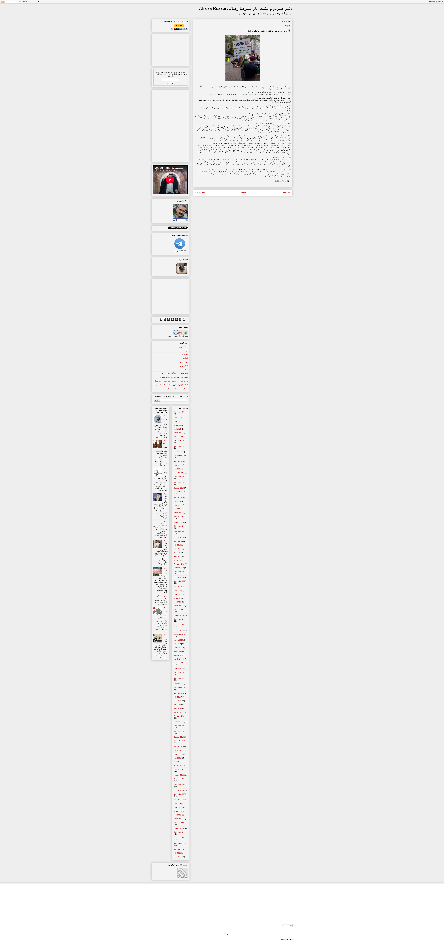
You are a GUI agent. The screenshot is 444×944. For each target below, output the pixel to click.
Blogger (226, 934)
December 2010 (179, 725)
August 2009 (178, 800)
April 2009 (177, 815)
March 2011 (178, 712)
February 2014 (179, 564)
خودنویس (184, 369)
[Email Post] (287, 181)
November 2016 (179, 446)
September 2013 (180, 581)
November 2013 (179, 571)
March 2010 (178, 765)
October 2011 (179, 684)
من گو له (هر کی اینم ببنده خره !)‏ (176, 388)
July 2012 (177, 644)
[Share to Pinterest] (276, 181)
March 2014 (178, 560)
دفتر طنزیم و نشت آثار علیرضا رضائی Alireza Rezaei (245, 8)
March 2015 (178, 513)
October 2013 (179, 577)
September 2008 (180, 843)
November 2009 (179, 784)
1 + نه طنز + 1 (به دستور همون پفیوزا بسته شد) (171, 381)
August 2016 (178, 461)
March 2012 (178, 659)
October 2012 (179, 630)
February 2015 (179, 516)
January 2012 (179, 668)
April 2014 (177, 556)
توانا (186, 350)
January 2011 (179, 722)
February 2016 (179, 473)
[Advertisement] (170, 49)
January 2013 (179, 615)
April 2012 (177, 655)
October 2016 (179, 452)
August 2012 (178, 640)
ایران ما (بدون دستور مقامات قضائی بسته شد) (172, 385)
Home (243, 193)
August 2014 (178, 541)
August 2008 (178, 849)
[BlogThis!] (282, 181)
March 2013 (178, 606)
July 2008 (177, 853)
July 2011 (177, 697)
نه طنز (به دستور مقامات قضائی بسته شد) (173, 377)
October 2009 (179, 790)
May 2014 (177, 552)
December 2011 (179, 672)
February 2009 (179, 822)
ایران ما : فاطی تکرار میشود (162, 597)
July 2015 (177, 501)
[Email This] (285, 181)
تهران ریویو (184, 362)
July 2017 (177, 417)
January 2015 (179, 522)
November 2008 (179, 838)
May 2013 (177, 598)
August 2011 (178, 693)
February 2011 (179, 716)
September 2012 (180, 634)
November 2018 (179, 412)
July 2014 (177, 545)
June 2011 (177, 701)
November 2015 (179, 482)
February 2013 (179, 609)
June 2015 (177, 505)
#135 (165, 541)
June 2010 (177, 754)
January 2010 (179, 775)
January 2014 (179, 568)
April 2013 (177, 602)
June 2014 (177, 549)
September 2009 (180, 794)
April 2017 (177, 429)
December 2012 (179, 619)
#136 (165, 468)
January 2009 (179, 828)
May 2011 (177, 705)
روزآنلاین (185, 354)
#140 (165, 568)
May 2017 (177, 425)
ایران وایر (184, 358)
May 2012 (177, 651)
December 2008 (179, 832)
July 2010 (177, 750)
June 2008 (177, 857)
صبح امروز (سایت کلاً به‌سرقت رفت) (175, 373)
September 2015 (180, 492)
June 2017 (177, 421)
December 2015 (179, 476)
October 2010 (179, 737)
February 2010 (179, 769)
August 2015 (178, 497)
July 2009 (177, 804)
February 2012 (179, 663)
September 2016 (180, 456)
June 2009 (177, 807)
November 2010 (179, 731)
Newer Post (200, 193)
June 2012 (177, 647)
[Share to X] (280, 181)
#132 (165, 494)
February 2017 (179, 436)
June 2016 (177, 465)
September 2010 (180, 741)
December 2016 (179, 440)
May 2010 (177, 758)
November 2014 (179, 532)
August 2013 (178, 587)
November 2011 (179, 678)
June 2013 (177, 594)
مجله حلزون (183, 347)
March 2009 (178, 819)
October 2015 (179, 488)
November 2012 (179, 625)
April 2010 (177, 762)
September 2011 (180, 687)
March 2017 (178, 433)
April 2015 (177, 509)
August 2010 (178, 746)
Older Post (286, 193)
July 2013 (177, 591)
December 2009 (179, 779)
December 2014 (179, 526)
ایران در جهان (183, 366)
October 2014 (179, 537)
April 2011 (177, 708)
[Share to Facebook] (278, 181)
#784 (165, 521)
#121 (165, 441)
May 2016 (177, 469)
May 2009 (177, 811)
